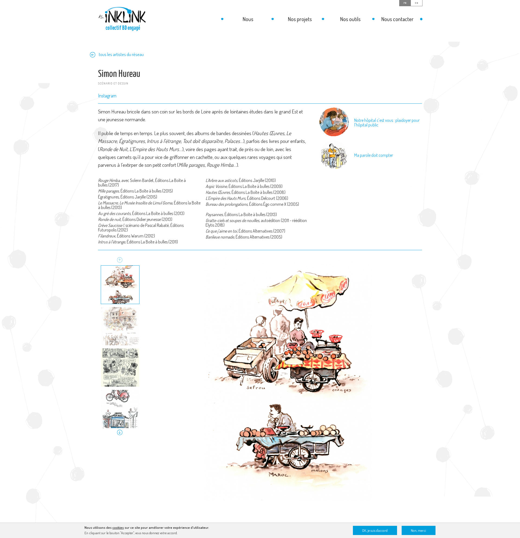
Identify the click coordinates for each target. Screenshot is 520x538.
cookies (118, 527)
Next (119, 432)
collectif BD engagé (123, 28)
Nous (248, 18)
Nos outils (350, 18)
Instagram (107, 96)
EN (416, 3)
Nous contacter (397, 18)
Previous (119, 260)
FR (405, 3)
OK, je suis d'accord (375, 530)
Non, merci (418, 530)
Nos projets (300, 18)
